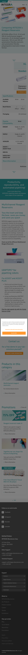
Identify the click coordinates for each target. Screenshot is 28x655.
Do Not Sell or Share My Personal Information (14, 329)
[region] (14, 327)
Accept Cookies (14, 333)
